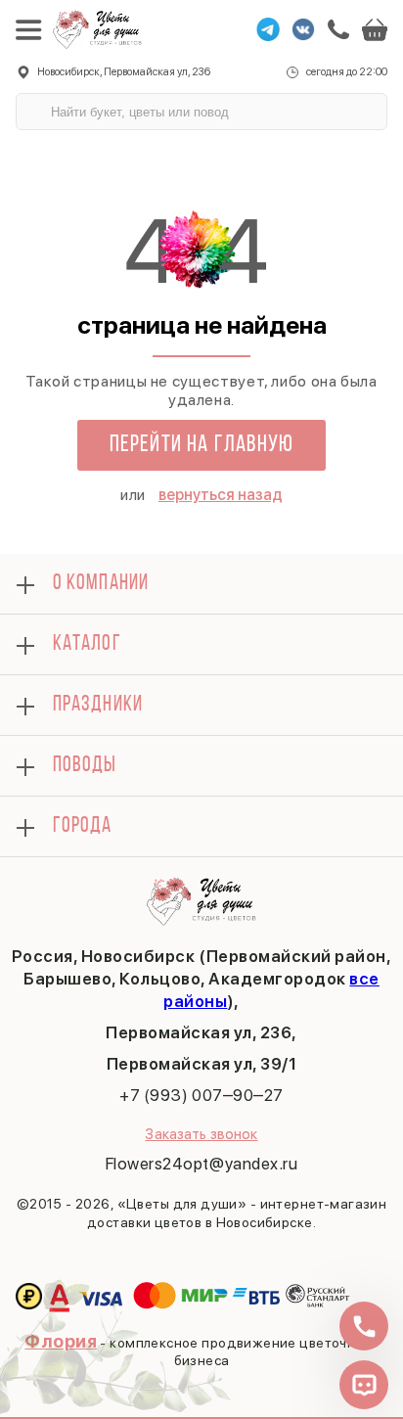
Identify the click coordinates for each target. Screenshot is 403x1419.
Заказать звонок (201, 1134)
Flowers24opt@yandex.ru (201, 1163)
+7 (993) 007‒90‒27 (201, 1095)
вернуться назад (220, 494)
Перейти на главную (202, 445)
